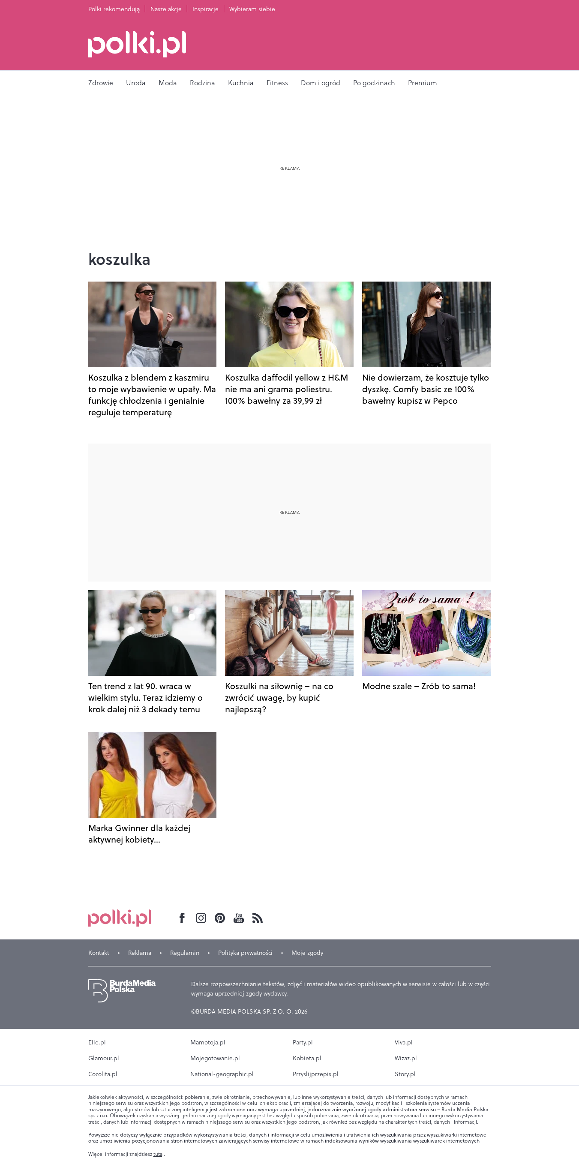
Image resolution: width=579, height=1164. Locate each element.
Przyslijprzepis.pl (316, 1074)
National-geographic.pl (222, 1074)
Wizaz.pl (406, 1058)
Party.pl (303, 1042)
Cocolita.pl (102, 1074)
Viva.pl (404, 1042)
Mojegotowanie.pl (215, 1058)
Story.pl (405, 1074)
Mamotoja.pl (207, 1042)
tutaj (158, 1154)
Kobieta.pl (307, 1058)
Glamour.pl (103, 1058)
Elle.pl (97, 1042)
